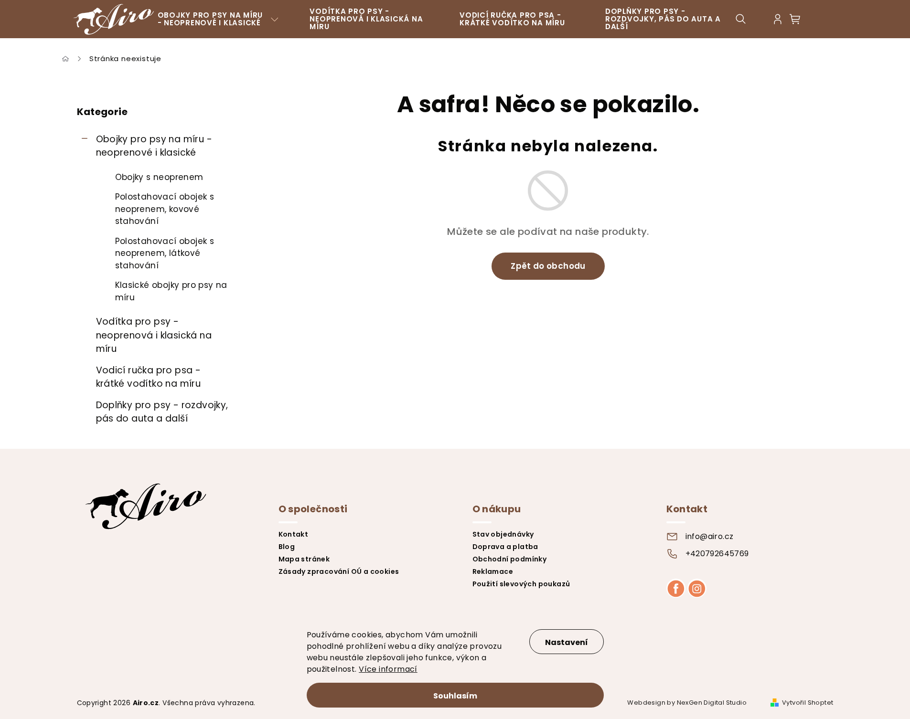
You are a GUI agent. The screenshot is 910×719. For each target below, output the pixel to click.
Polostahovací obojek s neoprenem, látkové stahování (164, 253)
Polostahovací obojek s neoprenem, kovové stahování (164, 209)
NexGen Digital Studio (712, 702)
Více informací (388, 669)
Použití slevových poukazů (521, 584)
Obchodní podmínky (509, 559)
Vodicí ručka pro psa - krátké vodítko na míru (148, 377)
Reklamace (493, 571)
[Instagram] (697, 588)
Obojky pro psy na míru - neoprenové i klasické (154, 146)
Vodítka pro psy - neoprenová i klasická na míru (154, 335)
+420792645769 (717, 553)
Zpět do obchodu (548, 266)
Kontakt (293, 534)
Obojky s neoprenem (159, 177)
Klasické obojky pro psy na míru (171, 291)
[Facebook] (675, 588)
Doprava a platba (505, 546)
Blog (286, 546)
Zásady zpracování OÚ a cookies (338, 571)
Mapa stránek (304, 559)
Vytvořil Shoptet (807, 702)
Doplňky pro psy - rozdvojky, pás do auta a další (162, 412)
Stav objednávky (503, 534)
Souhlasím (455, 695)
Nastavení (566, 642)
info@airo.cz (709, 536)
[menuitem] (218, 19)
